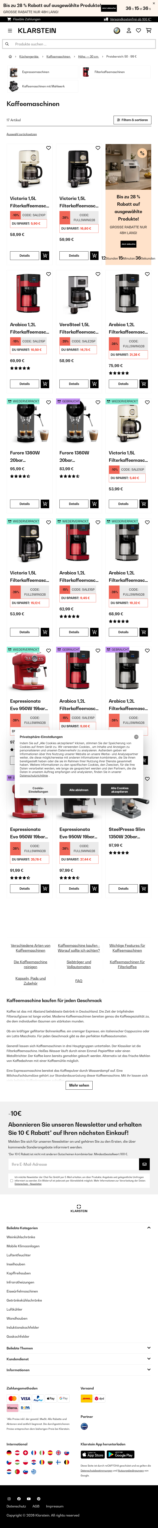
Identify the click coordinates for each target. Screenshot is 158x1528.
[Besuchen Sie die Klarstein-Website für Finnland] (58, 1462)
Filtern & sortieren (134, 120)
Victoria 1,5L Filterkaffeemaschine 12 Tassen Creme (29, 202)
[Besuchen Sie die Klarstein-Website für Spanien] (50, 1452)
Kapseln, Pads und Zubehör (30, 980)
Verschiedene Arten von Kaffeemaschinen (30, 948)
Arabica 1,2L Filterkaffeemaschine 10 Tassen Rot (29, 329)
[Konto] (129, 30)
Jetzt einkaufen (109, 8)
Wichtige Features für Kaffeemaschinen (127, 948)
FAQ (78, 981)
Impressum (55, 1506)
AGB (36, 1506)
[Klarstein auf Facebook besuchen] (18, 1499)
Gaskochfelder (18, 1336)
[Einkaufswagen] (148, 30)
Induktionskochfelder (23, 1327)
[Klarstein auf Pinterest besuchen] (38, 1499)
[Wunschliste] (138, 30)
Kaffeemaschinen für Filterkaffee (127, 964)
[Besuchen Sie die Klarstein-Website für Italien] (42, 1452)
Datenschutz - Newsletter (28, 1184)
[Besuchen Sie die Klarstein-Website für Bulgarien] (50, 1462)
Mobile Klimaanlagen (23, 1246)
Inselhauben (16, 1264)
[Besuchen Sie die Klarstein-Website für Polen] (25, 1462)
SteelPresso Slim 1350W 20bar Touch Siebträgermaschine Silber (128, 833)
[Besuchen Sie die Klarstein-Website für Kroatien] (33, 1462)
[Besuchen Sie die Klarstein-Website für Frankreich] (33, 1452)
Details (25, 255)
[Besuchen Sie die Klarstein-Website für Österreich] (17, 1452)
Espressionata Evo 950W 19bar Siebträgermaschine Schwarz (79, 833)
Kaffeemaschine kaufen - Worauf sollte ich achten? (79, 948)
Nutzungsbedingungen (131, 1470)
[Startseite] (14, 56)
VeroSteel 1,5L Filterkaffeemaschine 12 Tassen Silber (79, 329)
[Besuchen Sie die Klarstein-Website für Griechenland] (33, 1472)
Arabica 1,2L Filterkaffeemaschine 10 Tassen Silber (128, 329)
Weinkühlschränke (21, 1237)
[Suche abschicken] (7, 44)
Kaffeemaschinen (58, 56)
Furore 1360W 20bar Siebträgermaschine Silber (29, 457)
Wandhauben (17, 1318)
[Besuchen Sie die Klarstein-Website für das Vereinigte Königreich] (58, 1452)
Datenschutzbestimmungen (96, 1470)
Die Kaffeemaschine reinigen (30, 964)
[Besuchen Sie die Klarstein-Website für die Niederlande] (9, 1471)
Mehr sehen (79, 1085)
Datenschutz (16, 1506)
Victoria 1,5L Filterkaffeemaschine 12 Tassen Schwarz (79, 202)
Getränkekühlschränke (24, 1300)
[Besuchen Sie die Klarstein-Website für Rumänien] (42, 1462)
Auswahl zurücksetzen (22, 134)
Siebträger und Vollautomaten (79, 964)
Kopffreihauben (19, 1273)
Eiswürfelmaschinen (22, 1291)
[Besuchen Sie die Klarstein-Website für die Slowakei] (66, 1452)
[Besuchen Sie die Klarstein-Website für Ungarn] (17, 1462)
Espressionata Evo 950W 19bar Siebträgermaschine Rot (29, 705)
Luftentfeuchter (19, 1255)
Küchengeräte (29, 56)
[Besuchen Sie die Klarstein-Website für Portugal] (17, 1471)
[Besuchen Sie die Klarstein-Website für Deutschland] (9, 1452)
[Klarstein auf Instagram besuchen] (9, 1499)
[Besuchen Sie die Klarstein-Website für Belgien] (66, 1462)
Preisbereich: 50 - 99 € (121, 56)
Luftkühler (14, 1309)
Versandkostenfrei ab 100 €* (130, 19)
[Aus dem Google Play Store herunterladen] (121, 1454)
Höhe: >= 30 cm (88, 56)
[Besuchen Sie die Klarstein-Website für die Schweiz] (25, 1452)
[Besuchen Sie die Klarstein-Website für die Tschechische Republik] (9, 1462)
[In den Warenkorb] (45, 255)
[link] (29, 167)
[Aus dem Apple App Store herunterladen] (93, 1454)
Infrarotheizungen (20, 1282)
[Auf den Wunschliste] (48, 148)
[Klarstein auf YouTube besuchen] (28, 1499)
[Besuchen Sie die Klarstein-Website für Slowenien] (25, 1471)
